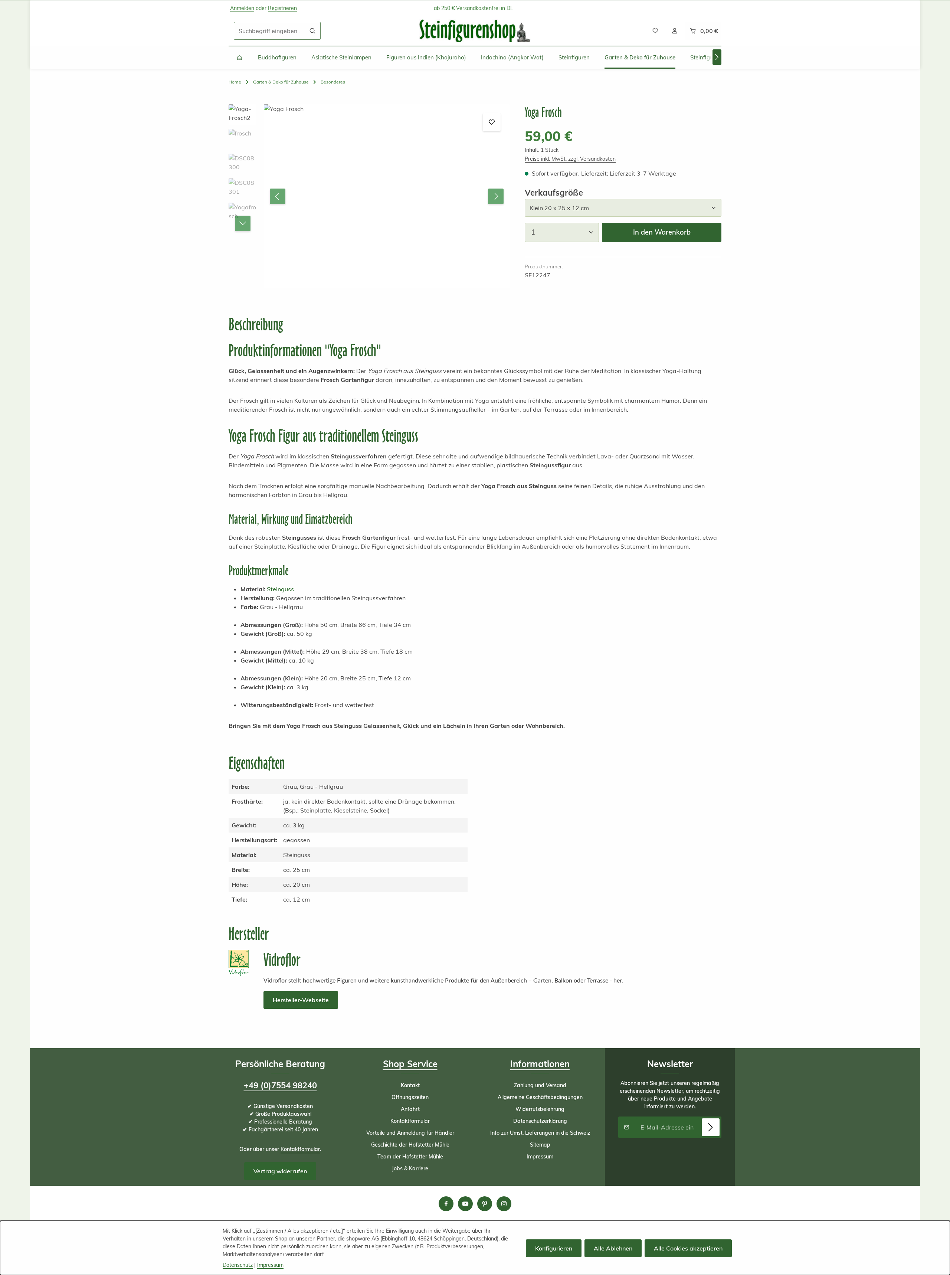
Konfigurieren (553, 1248)
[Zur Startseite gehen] (475, 31)
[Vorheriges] (277, 196)
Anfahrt (410, 1109)
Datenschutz (238, 1265)
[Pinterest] (484, 1203)
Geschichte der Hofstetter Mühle (410, 1144)
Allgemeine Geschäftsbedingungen (540, 1097)
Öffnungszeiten (410, 1097)
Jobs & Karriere (410, 1168)
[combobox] (269, 31)
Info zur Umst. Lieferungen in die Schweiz (540, 1132)
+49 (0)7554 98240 (280, 1085)
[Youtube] (465, 1203)
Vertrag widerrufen (280, 1171)
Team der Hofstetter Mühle (410, 1156)
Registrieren (282, 8)
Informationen (540, 1063)
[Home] (239, 57)
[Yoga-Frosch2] (386, 196)
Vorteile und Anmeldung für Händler (410, 1132)
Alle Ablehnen (613, 1248)
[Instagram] (504, 1203)
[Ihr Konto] (675, 31)
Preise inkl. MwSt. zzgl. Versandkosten (570, 159)
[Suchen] (313, 31)
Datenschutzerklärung (540, 1121)
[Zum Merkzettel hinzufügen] (492, 122)
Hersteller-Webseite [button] (301, 1000)
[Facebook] (446, 1203)
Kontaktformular (300, 1149)
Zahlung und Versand (540, 1085)
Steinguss (280, 589)
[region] (369, 196)
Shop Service (410, 1063)
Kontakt (410, 1085)
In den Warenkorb (662, 232)
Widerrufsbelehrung (539, 1109)
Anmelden (242, 8)
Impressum (540, 1156)
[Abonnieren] (711, 1127)
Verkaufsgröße (554, 192)
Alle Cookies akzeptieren (688, 1248)
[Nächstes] (716, 57)
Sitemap (540, 1144)
